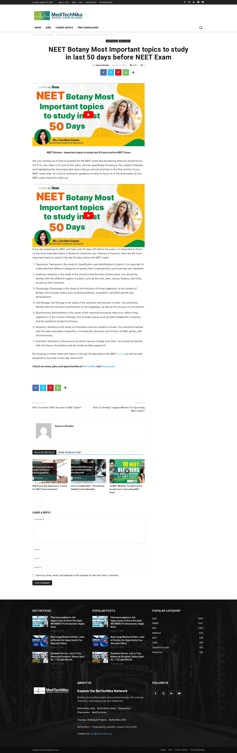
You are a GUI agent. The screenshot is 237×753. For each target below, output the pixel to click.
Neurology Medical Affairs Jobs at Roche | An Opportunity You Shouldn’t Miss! (67, 640)
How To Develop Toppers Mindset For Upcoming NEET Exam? (119, 409)
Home (35, 34)
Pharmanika (83, 712)
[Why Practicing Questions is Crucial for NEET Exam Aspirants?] (50, 471)
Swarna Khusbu (102, 65)
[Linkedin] (194, 2)
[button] (201, 27)
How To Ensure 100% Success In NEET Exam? (57, 407)
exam (120, 353)
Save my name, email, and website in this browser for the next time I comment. (77, 575)
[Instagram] (189, 2)
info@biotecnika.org (101, 733)
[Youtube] (203, 2)
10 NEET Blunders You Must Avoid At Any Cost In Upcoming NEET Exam (125, 489)
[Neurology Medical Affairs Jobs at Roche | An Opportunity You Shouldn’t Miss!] (40, 641)
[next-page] (40, 499)
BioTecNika (89, 366)
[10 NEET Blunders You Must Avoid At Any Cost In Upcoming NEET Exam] (127, 471)
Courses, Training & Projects (92, 719)
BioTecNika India (86, 708)
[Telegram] (198, 2)
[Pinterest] (118, 72)
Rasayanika (108, 366)
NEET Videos (124, 41)
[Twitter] (111, 72)
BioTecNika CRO (117, 719)
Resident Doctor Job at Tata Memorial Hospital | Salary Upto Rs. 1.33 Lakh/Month (67, 656)
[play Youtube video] (88, 114)
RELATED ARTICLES (44, 452)
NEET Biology (47, 34)
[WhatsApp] (126, 72)
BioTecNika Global (106, 708)
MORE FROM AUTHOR (69, 452)
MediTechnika (99, 712)
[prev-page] (34, 499)
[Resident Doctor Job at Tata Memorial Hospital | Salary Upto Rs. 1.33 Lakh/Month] (40, 657)
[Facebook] (185, 2)
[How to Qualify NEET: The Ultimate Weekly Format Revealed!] (88, 471)
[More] (133, 72)
